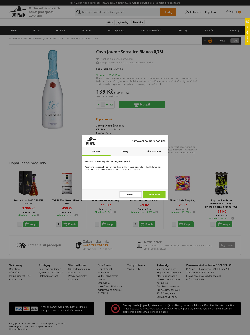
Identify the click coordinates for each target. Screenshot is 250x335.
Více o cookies (154, 151)
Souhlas (96, 151)
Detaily (125, 151)
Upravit (130, 194)
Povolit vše (154, 194)
